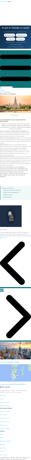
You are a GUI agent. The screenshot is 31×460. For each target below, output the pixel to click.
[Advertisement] (15, 14)
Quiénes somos (3, 237)
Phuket (1, 434)
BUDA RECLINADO (7, 194)
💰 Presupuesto (20, 39)
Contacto (2, 398)
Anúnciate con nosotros (5, 402)
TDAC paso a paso (4, 414)
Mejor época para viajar (5, 418)
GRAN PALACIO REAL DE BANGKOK (12, 190)
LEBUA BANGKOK (7, 197)
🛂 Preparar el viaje (9, 35)
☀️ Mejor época (10, 39)
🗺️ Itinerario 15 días (21, 35)
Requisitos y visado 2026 (5, 411)
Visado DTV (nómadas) (5, 428)
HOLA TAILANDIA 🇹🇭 (5, 1)
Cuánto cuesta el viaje (4, 421)
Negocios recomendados (5, 405)
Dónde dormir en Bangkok (5, 441)
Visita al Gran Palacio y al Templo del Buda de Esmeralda (12, 131)
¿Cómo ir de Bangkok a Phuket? (10, 362)
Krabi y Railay (3, 448)
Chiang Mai (2, 444)
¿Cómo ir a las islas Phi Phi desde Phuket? (13, 384)
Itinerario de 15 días (4, 425)
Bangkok (2, 437)
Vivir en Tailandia (3, 454)
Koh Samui (2, 451)
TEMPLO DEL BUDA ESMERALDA (11, 192)
